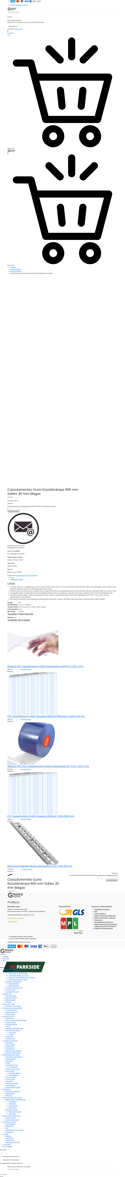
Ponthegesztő (13, 1067)
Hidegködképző (14, 984)
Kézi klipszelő (13, 1106)
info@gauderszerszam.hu (15, 918)
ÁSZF (95, 911)
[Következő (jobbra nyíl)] (2, 1176)
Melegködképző (14, 986)
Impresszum (98, 920)
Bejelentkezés (13, 26)
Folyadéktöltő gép (11, 1024)
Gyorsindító (9, 1081)
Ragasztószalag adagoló (13, 1051)
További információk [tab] (16, 579)
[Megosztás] (4, 1174)
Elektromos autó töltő (12, 1142)
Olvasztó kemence (11, 1012)
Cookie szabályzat (100, 914)
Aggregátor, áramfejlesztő (13, 1057)
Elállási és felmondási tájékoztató (105, 916)
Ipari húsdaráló (10, 1124)
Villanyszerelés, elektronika (11, 1116)
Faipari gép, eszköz (9, 1004)
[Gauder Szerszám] (11, 9)
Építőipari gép (7, 994)
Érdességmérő (10, 1093)
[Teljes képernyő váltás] (2, 1174)
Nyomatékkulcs (14, 1075)
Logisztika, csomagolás (10, 1041)
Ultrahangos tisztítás (12, 971)
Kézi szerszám (10, 1071)
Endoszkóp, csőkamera (12, 1091)
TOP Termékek (7, 1146)
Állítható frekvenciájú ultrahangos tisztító (22, 978)
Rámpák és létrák (15, 271)
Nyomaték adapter (15, 1073)
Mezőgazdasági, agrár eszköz (12, 1097)
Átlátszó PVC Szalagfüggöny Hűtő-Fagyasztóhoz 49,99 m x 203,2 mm (45, 666)
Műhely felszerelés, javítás (11, 1055)
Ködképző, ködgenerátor (13, 982)
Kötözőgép (12, 1114)
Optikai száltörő (10, 1118)
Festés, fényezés (10, 1077)
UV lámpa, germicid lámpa (13, 988)
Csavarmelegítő (10, 1059)
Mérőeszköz (7, 1089)
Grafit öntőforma (11, 1010)
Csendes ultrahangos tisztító (18, 980)
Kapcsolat (6, 959)
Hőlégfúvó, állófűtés (11, 1083)
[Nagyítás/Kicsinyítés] (0, 1174)
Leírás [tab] (12, 577)
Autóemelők (9, 1138)
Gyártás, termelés (8, 1016)
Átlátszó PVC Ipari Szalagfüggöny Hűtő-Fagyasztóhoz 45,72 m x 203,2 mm (48, 766)
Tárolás (7, 1063)
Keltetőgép (12, 1104)
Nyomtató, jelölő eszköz (13, 1053)
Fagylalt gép (9, 1132)
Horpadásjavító (10, 1085)
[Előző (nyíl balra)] (0, 1176)
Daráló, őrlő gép (10, 1022)
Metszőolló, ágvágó (15, 1112)
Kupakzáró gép (10, 1039)
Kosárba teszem (13, 511)
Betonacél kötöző (11, 998)
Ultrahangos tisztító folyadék (18, 973)
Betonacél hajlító (10, 996)
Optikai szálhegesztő (12, 1120)
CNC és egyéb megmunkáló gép (15, 1020)
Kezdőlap (13, 267)
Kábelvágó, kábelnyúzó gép (14, 1028)
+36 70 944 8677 (12, 922)
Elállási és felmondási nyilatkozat (104, 918)
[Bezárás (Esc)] (5, 1174)
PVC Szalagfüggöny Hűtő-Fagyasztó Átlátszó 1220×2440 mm (40, 816)
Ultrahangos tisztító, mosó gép (19, 975)
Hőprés (7, 1026)
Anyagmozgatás (15, 269)
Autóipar (5, 1134)
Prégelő (11, 1034)
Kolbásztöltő (13, 1108)
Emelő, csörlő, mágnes (12, 1069)
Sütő (6, 1128)
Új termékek (7, 1144)
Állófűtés (8, 1136)
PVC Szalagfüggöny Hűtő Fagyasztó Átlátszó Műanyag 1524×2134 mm (46, 716)
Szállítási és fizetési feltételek (103, 928)
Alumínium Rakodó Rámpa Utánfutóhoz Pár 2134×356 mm (39, 866)
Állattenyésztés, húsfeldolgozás (15, 1099)
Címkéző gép (9, 1047)
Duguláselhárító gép (12, 992)
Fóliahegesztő (9, 1049)
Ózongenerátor (10, 990)
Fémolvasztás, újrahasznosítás (12, 1008)
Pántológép (9, 1043)
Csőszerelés (9, 1061)
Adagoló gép (9, 1018)
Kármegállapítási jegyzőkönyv (103, 922)
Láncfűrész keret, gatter (13, 1006)
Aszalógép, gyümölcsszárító (14, 1130)
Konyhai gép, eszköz (9, 1122)
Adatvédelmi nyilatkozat (102, 909)
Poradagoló (9, 1036)
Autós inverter (10, 1140)
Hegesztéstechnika (11, 1065)
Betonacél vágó (10, 1000)
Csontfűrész (12, 1102)
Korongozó (12, 1032)
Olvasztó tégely (10, 1014)
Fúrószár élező (10, 1079)
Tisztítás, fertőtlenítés (10, 969)
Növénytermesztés (11, 1110)
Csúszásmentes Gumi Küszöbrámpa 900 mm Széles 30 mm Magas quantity (31, 506)
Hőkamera (8, 1095)
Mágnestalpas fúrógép (12, 1087)
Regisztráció (19, 29)
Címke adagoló (10, 1045)
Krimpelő (8, 1002)
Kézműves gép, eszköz (12, 1030)
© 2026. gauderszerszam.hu (19, 5)
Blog (4, 961)
